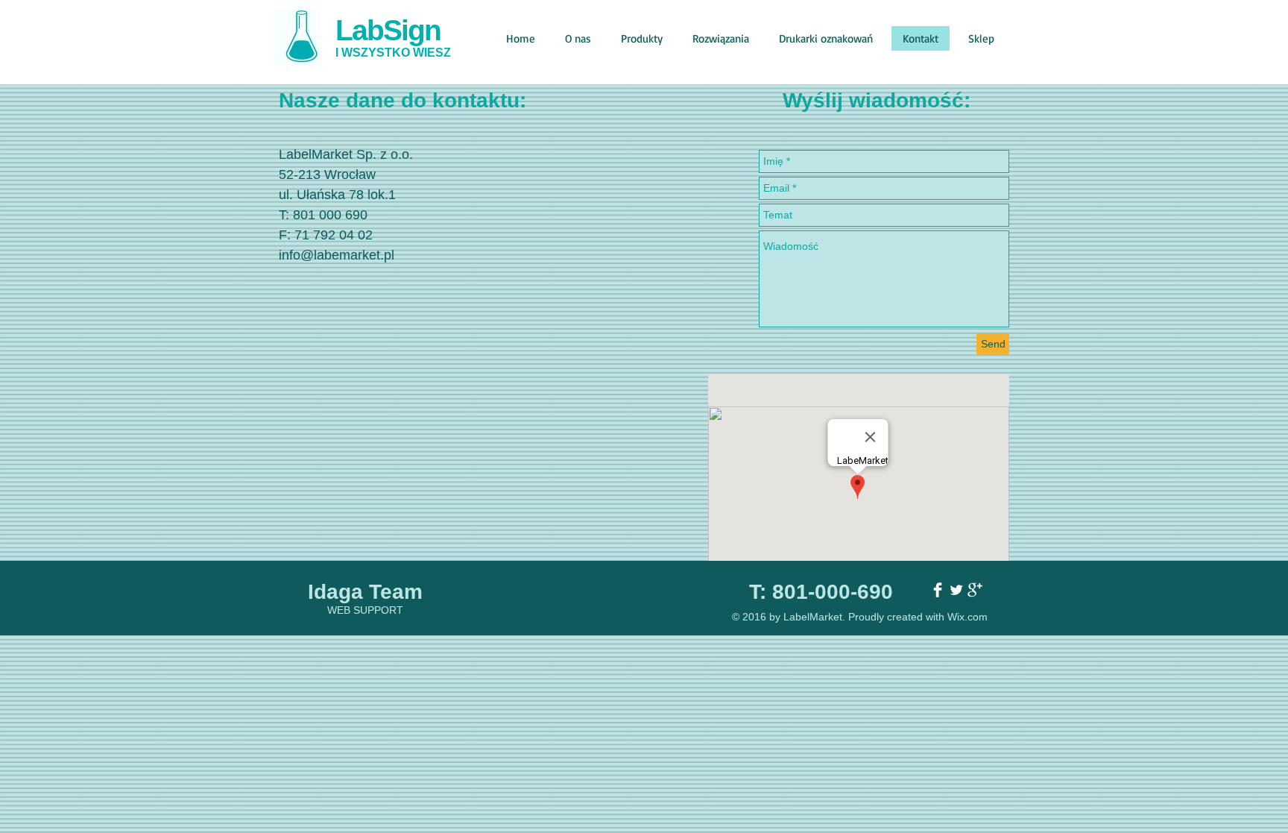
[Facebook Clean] (937, 589)
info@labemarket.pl (336, 255)
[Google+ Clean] (974, 589)
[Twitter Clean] (956, 589)
